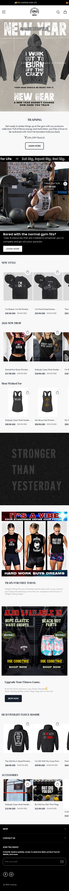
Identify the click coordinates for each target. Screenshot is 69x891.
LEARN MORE (34, 145)
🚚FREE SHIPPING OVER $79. (25, 3)
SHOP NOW (13, 698)
